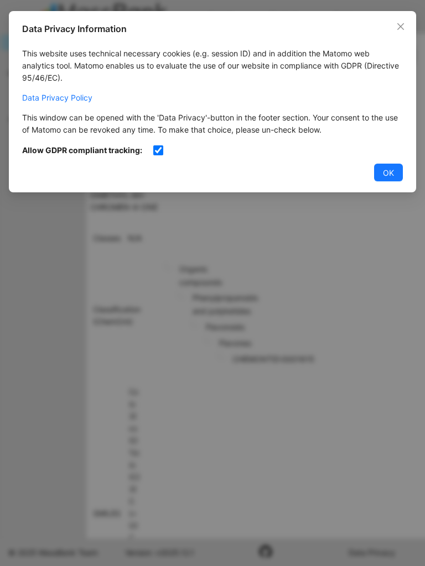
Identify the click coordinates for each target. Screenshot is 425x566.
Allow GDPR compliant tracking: (82, 150)
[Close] (401, 26)
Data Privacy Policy (57, 97)
